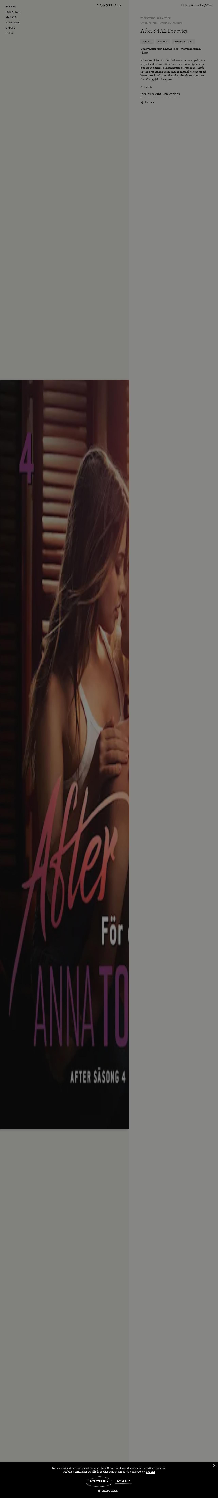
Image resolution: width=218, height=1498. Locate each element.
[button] (109, 1490)
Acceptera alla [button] (99, 1481)
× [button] (214, 1465)
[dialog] (109, 749)
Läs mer (150, 1471)
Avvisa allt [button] (123, 1481)
